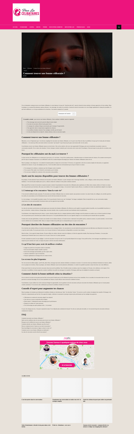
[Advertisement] (93, 12)
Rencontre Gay (69, 27)
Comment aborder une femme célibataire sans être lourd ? (36, 324)
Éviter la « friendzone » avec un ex (61, 425)
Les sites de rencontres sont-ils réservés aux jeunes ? (34, 332)
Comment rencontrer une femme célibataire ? (32, 318)
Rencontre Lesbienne (56, 27)
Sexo (88, 27)
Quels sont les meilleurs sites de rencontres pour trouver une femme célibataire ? (41, 320)
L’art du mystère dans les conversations (32, 399)
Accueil (15, 27)
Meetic (38, 27)
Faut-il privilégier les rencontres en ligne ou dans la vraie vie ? (37, 328)
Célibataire (23, 27)
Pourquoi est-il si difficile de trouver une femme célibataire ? (36, 322)
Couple (31, 27)
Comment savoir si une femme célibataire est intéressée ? (35, 330)
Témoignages (81, 27)
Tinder (45, 27)
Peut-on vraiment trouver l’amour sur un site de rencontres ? (36, 326)
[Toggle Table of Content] (73, 113)
